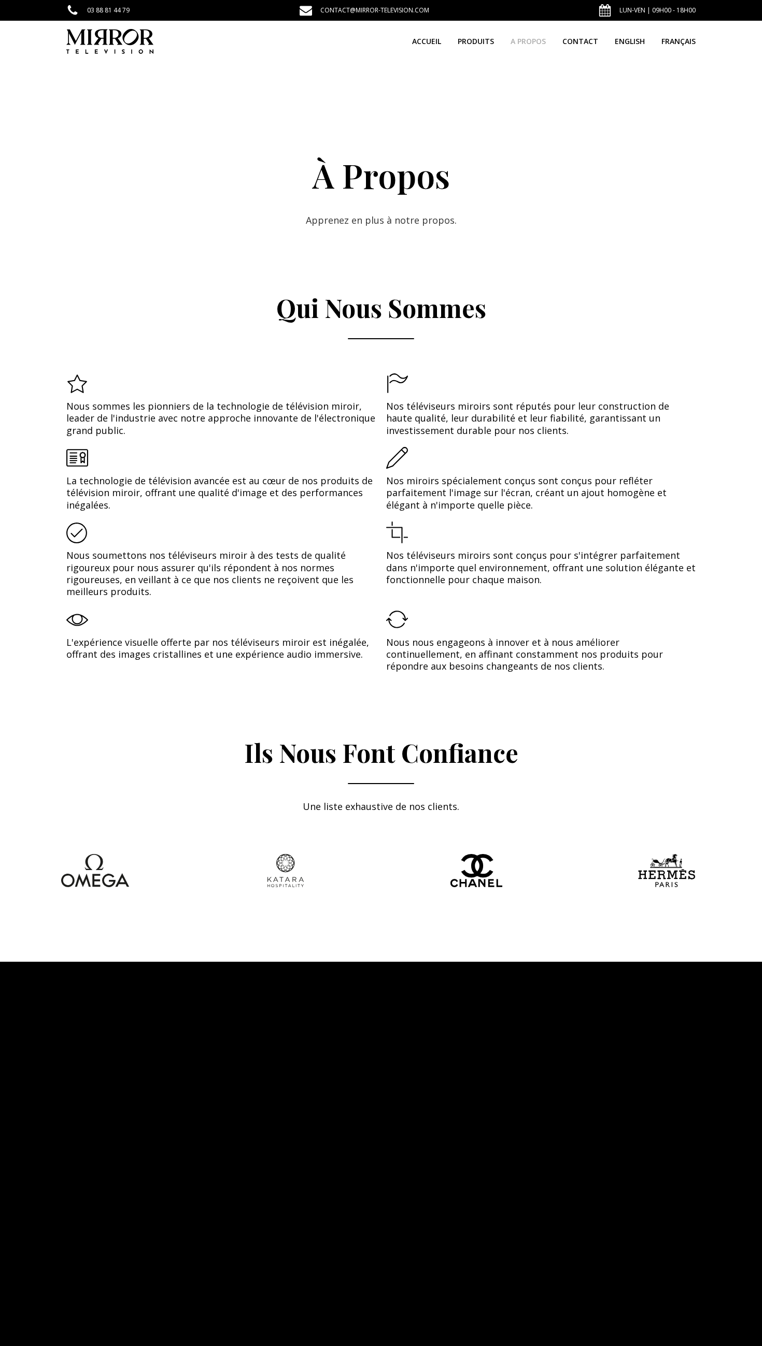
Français (678, 41)
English (630, 41)
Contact (580, 41)
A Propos (528, 41)
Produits (476, 41)
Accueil (426, 41)
